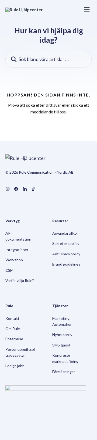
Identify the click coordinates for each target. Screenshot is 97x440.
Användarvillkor (65, 233)
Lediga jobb (15, 365)
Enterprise (14, 339)
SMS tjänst (61, 345)
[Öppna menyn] (87, 9)
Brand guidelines (66, 264)
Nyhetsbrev (62, 334)
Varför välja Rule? (19, 280)
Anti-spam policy (66, 254)
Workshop (14, 259)
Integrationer (16, 249)
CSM (9, 270)
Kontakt (12, 318)
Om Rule (12, 328)
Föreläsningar (63, 371)
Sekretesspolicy (65, 243)
